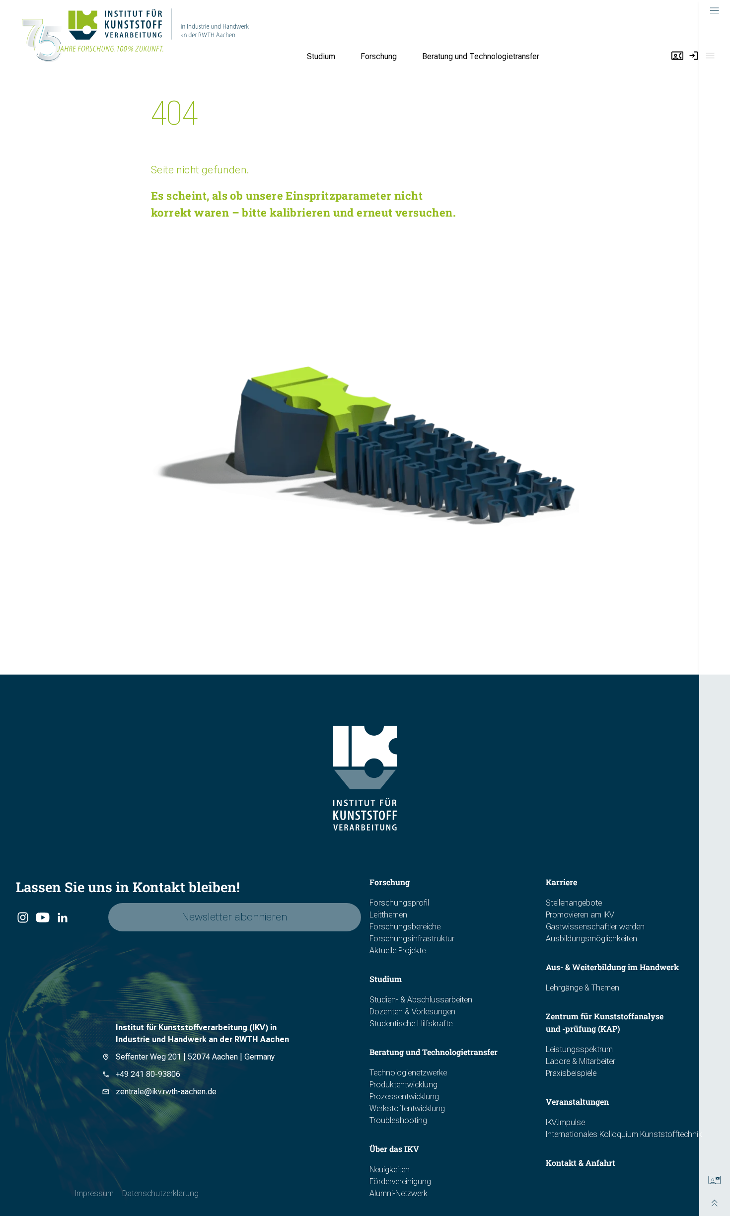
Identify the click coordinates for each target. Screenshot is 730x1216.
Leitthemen (388, 914)
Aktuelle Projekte (397, 950)
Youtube (42, 918)
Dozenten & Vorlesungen (412, 1011)
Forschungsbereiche (404, 926)
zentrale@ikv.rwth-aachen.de (166, 1091)
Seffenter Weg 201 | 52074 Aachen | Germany (195, 1057)
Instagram (22, 918)
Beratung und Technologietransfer (480, 56)
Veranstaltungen (577, 1101)
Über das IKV (394, 1148)
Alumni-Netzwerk (398, 1193)
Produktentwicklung (403, 1084)
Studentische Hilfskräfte (410, 1023)
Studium (321, 56)
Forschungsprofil (399, 903)
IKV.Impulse (565, 1122)
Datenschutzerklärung (160, 1193)
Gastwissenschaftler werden (595, 926)
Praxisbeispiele (571, 1073)
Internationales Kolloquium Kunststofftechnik (624, 1134)
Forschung (379, 56)
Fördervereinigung (400, 1181)
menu (715, 10)
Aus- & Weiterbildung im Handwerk (612, 967)
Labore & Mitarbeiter (580, 1061)
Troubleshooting (398, 1120)
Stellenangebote (574, 903)
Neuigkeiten (389, 1169)
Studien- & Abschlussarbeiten (420, 999)
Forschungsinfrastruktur (411, 938)
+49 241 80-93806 (148, 1074)
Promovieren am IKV (580, 914)
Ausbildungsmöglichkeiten (591, 938)
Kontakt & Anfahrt (580, 1162)
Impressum (94, 1193)
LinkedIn (62, 918)
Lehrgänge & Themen (582, 987)
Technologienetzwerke (408, 1072)
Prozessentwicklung (404, 1096)
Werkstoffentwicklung (407, 1108)
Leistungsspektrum (579, 1049)
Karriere (561, 882)
